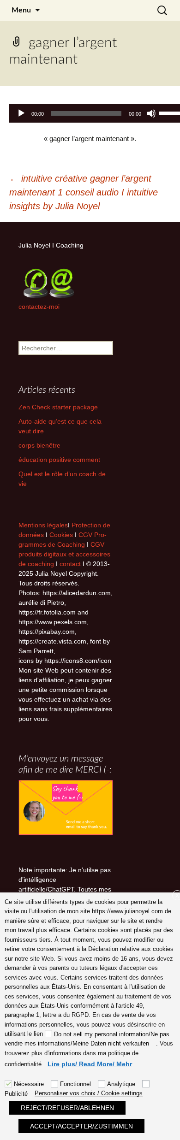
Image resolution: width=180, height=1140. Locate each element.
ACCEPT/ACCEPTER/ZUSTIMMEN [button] (81, 1126)
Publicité (16, 1093)
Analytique (121, 1084)
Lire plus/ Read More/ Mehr (90, 1064)
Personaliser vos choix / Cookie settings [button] (89, 1093)
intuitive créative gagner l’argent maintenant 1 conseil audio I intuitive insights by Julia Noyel (83, 192)
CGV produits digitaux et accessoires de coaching (64, 554)
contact (70, 563)
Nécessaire (29, 1084)
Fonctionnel (75, 1084)
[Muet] (151, 113)
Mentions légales (43, 525)
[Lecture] (21, 113)
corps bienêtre (39, 445)
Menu (21, 10)
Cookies (62, 534)
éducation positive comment (59, 459)
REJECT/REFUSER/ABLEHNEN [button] (67, 1107)
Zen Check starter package (58, 407)
